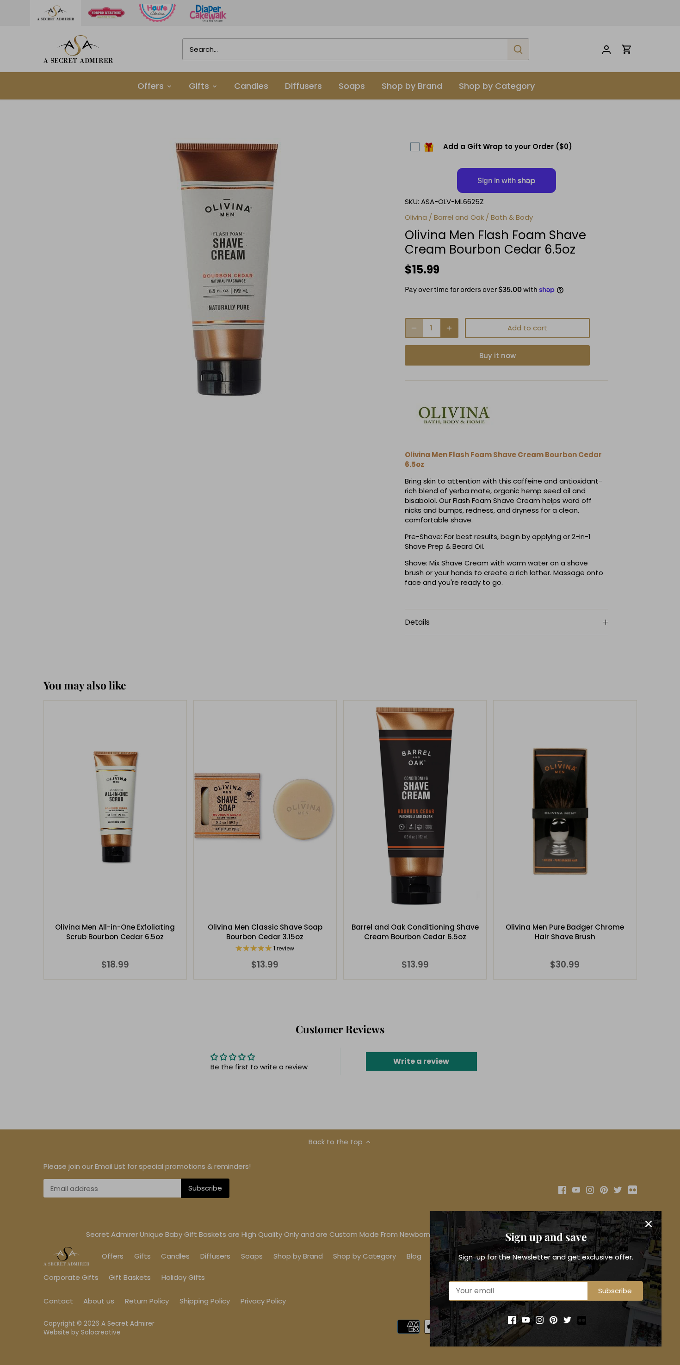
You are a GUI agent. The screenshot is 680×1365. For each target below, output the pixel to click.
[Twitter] (567, 1319)
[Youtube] (526, 1319)
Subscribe (615, 1291)
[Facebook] (512, 1319)
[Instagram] (540, 1319)
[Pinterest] (553, 1319)
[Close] (648, 1224)
